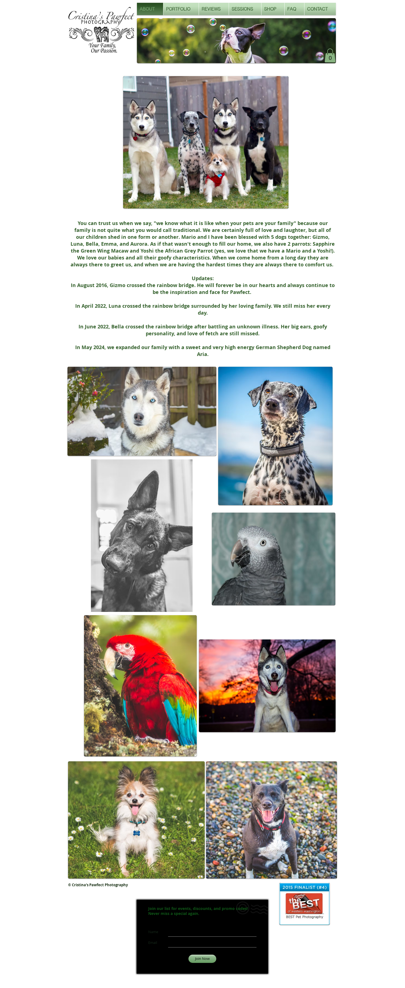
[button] (330, 55)
